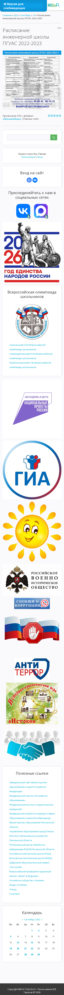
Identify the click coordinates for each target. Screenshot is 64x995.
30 (38, 954)
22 (32, 948)
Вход (40, 156)
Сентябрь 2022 (32, 919)
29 (32, 954)
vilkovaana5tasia (12, 118)
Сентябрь (25, 15)
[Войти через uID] (29, 180)
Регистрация (28, 156)
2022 (15, 15)
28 (25, 954)
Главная (7, 15)
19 (10, 948)
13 (18, 942)
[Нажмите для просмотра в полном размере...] (32, 79)
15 (32, 942)
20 (18, 948)
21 (25, 948)
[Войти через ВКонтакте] (35, 180)
